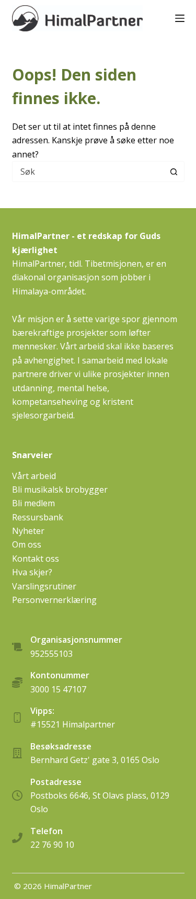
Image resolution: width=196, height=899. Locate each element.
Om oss (26, 544)
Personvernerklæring (54, 600)
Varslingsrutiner (44, 586)
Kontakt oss (35, 558)
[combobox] (88, 171)
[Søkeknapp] (174, 171)
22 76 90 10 (52, 844)
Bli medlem (33, 503)
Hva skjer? (32, 572)
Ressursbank (37, 517)
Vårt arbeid (34, 476)
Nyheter (28, 531)
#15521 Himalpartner (72, 724)
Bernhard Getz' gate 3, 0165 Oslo (94, 760)
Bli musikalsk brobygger (60, 489)
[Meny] (180, 18)
